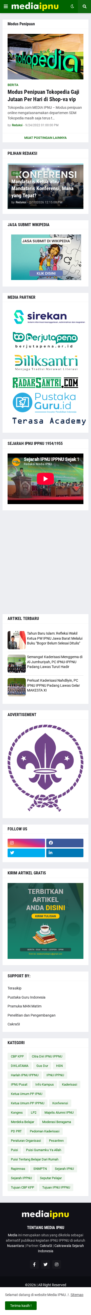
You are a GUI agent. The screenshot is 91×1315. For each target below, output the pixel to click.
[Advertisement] (45, 562)
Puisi (14, 1150)
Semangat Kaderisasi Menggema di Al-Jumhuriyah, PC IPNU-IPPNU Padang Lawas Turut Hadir (54, 662)
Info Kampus (44, 1084)
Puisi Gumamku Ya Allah (43, 1150)
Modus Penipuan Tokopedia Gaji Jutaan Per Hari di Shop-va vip (43, 95)
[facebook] (65, 843)
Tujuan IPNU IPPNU (56, 1187)
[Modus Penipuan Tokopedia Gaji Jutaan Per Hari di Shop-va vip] (45, 56)
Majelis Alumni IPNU (59, 1112)
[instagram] (26, 843)
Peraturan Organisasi (26, 1140)
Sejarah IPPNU (21, 1178)
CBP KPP (17, 1056)
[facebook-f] (34, 1264)
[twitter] (26, 853)
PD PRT (16, 1131)
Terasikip (14, 988)
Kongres (17, 1112)
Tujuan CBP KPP (22, 1187)
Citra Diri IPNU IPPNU (47, 1056)
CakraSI (14, 1024)
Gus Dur (42, 1066)
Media (12, 1235)
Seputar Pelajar (51, 1178)
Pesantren (56, 1140)
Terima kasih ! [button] (21, 1306)
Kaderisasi (69, 1084)
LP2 (33, 1112)
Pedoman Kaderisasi (44, 1131)
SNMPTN (40, 1169)
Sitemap (77, 1295)
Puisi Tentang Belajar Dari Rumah (34, 1159)
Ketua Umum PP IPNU (26, 1094)
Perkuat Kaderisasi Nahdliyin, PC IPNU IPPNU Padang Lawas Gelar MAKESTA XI (53, 685)
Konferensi (60, 1103)
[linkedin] (65, 853)
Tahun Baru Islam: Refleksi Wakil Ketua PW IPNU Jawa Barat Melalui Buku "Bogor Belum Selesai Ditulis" (54, 638)
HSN (59, 1066)
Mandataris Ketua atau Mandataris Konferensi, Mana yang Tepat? (42, 189)
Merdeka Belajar (22, 1122)
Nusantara (15, 1246)
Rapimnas (18, 1169)
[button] (6, 6)
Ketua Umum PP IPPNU (27, 1103)
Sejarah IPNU (64, 1169)
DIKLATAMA (19, 1066)
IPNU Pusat (19, 1084)
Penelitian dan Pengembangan (32, 1015)
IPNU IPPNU (55, 1075)
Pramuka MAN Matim (24, 1006)
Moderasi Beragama (56, 1122)
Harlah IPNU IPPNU (24, 1075)
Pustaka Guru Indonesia (27, 997)
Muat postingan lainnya (45, 138)
